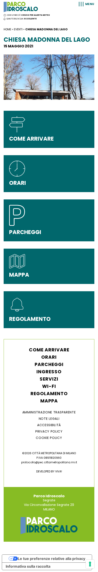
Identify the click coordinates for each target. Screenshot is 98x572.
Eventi (18, 29)
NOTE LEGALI (49, 418)
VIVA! (58, 471)
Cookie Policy (49, 437)
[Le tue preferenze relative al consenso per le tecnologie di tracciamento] (90, 564)
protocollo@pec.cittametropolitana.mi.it (49, 462)
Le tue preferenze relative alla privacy (51, 558)
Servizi (49, 379)
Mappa (49, 401)
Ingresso (49, 371)
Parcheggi (49, 364)
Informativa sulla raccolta (28, 566)
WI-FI (49, 386)
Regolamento (49, 393)
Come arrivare (49, 350)
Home (7, 29)
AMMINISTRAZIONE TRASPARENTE (49, 412)
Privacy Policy (49, 431)
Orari (49, 357)
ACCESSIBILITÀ (49, 425)
